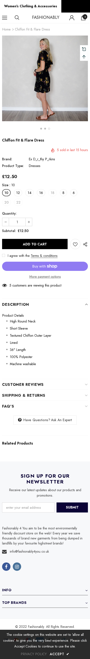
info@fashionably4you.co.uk (29, 551)
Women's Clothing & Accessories (30, 6)
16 (41, 192)
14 (29, 192)
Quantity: (9, 213)
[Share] (84, 244)
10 (6, 192)
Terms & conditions (44, 255)
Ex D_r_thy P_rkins (42, 159)
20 (6, 202)
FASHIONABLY (45, 17)
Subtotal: (9, 230)
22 (18, 202)
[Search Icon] (21, 17)
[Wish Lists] (75, 244)
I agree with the (19, 255)
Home (6, 29)
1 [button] (41, 129)
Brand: (7, 159)
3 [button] (49, 129)
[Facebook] (6, 566)
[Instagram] (17, 566)
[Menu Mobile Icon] (4, 17)
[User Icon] (71, 17)
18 (52, 192)
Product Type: (13, 165)
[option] (45, 78)
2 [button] (45, 129)
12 (18, 192)
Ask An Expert (61, 420)
